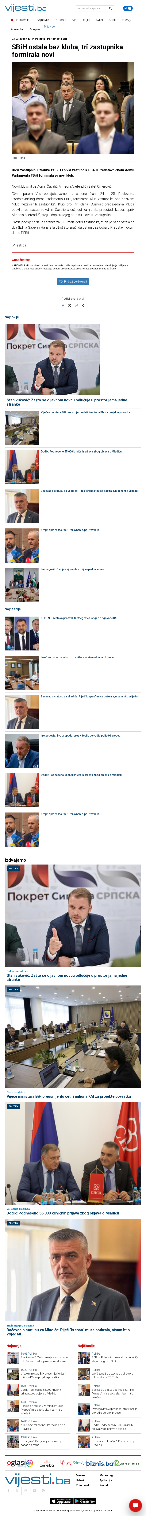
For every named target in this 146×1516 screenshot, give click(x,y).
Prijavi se (49, 26)
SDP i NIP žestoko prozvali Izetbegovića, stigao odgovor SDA (79, 618)
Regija (86, 20)
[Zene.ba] (47, 1463)
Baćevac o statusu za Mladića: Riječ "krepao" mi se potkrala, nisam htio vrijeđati (90, 490)
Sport (112, 20)
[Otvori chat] (135, 1505)
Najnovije (43, 20)
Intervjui (127, 20)
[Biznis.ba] (99, 1463)
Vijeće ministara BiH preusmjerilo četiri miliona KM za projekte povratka (85, 412)
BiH (74, 20)
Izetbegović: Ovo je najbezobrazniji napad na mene (72, 569)
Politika (13, 868)
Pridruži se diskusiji (75, 281)
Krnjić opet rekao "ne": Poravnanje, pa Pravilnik (70, 529)
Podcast (60, 20)
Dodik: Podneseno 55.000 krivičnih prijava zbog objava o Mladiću (81, 451)
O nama (80, 1475)
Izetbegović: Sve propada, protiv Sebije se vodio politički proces (80, 735)
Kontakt (105, 1485)
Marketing (106, 1475)
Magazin (35, 29)
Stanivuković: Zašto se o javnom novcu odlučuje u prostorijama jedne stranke (67, 402)
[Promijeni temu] (128, 8)
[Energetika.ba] (127, 1463)
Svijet (99, 20)
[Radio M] (15, 1463)
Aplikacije (106, 1480)
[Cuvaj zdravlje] (73, 1463)
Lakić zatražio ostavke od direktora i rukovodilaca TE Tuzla (77, 657)
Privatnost (82, 1485)
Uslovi (80, 1480)
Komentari (17, 29)
